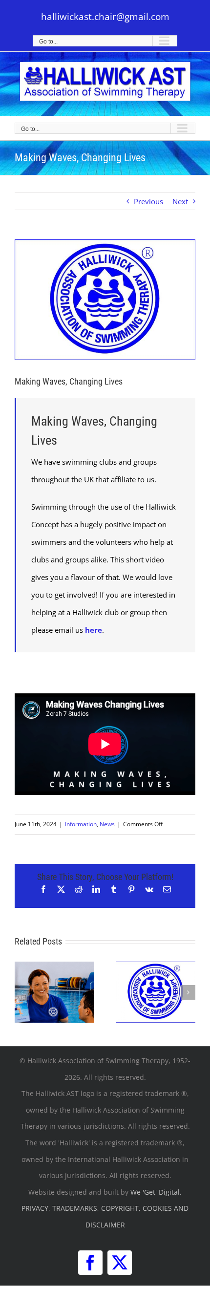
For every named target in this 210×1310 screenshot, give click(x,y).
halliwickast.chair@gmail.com (105, 16)
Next (180, 201)
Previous (148, 201)
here (93, 630)
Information (81, 824)
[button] (22, 992)
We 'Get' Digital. (156, 1192)
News (107, 824)
